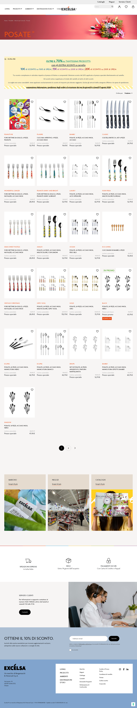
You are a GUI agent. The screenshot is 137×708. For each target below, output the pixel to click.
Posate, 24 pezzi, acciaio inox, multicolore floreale (114, 195)
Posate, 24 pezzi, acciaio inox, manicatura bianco (49, 368)
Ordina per (119, 93)
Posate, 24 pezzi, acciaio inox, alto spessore (81, 195)
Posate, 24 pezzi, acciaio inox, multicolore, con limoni (49, 251)
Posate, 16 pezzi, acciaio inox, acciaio (81, 139)
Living (63, 669)
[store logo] (68, 8)
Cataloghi (101, 2)
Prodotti (11, 20)
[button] (32, 101)
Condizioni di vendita (105, 674)
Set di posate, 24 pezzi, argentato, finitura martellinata (78, 369)
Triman (101, 677)
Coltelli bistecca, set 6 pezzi (113, 138)
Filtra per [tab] (11, 59)
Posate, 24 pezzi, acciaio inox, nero (114, 307)
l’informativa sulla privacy (85, 644)
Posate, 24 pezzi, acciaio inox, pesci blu (81, 251)
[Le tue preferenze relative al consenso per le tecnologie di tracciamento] (133, 704)
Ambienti (64, 676)
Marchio (82, 669)
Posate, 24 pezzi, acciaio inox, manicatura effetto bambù (114, 368)
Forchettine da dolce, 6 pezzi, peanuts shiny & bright (49, 195)
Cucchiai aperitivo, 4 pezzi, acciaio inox (47, 139)
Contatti (82, 678)
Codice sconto (103, 681)
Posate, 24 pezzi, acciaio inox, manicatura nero (16, 368)
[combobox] (104, 6)
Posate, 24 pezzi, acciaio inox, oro (81, 307)
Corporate (102, 684)
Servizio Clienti (125, 2)
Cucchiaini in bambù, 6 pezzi (113, 250)
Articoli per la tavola (19, 20)
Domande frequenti (86, 682)
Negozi (112, 2)
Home (6, 20)
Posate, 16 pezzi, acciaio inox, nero (16, 427)
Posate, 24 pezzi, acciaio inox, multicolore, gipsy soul (49, 307)
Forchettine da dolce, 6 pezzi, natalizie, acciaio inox (16, 195)
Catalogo (82, 675)
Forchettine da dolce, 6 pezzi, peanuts (16, 139)
